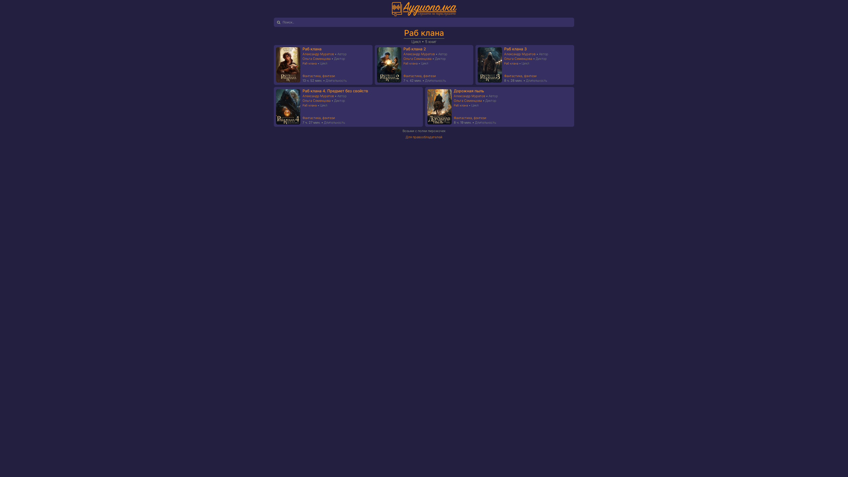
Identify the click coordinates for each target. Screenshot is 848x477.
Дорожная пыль (469, 91)
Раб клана (424, 33)
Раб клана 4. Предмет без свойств (335, 91)
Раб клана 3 (515, 49)
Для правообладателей (424, 137)
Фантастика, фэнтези (319, 76)
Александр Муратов (318, 54)
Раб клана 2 (414, 49)
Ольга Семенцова (317, 59)
